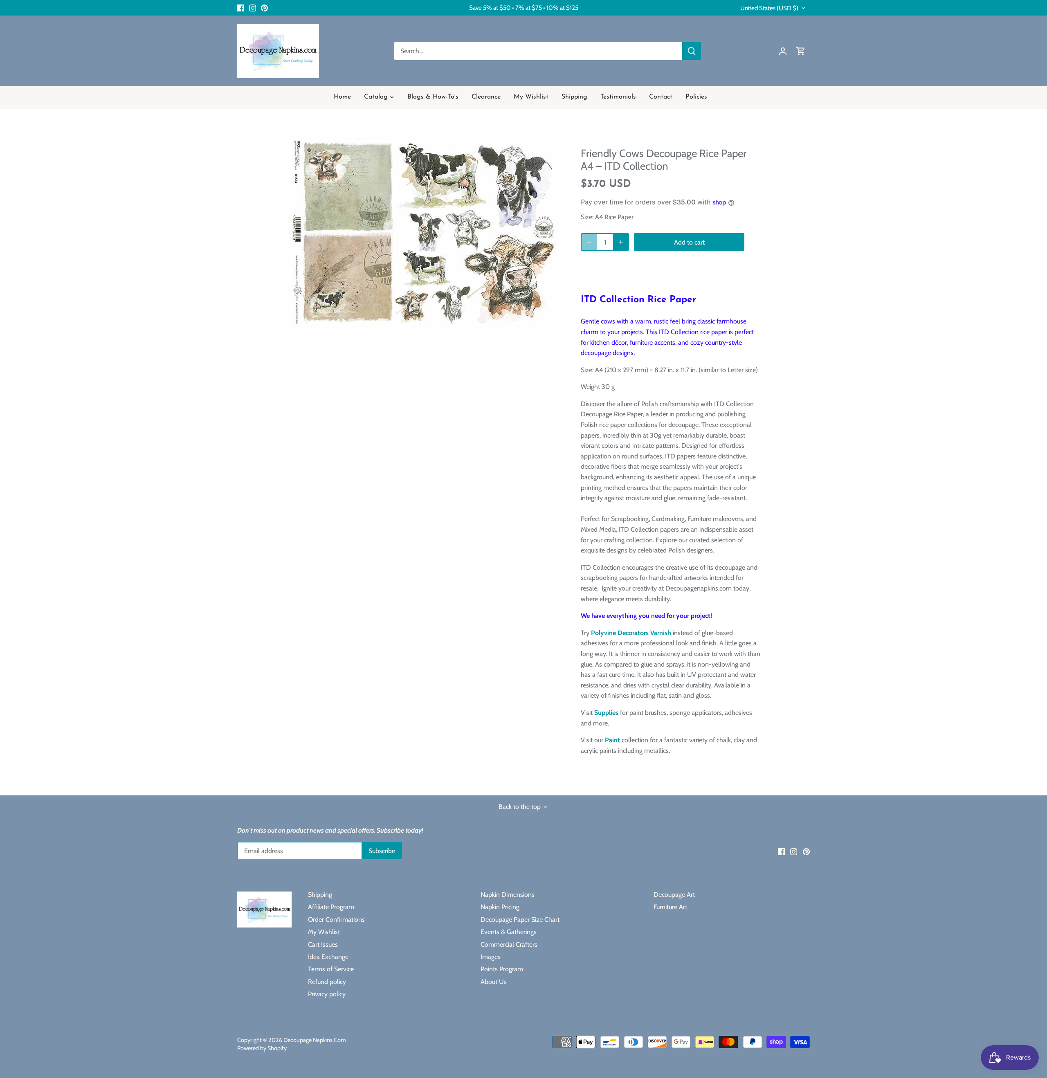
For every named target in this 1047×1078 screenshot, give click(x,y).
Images (491, 957)
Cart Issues (323, 944)
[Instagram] (252, 7)
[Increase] (621, 242)
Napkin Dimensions (508, 894)
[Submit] (691, 51)
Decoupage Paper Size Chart (520, 919)
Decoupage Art (674, 894)
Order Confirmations (336, 919)
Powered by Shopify (262, 1048)
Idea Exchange (328, 957)
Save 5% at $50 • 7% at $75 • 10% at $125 (523, 7)
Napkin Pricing (500, 907)
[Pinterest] (264, 7)
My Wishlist (324, 932)
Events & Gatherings (509, 932)
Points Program (502, 969)
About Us (494, 982)
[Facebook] (240, 7)
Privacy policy (327, 994)
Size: (587, 217)
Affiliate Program (331, 907)
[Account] (783, 51)
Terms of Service (331, 969)
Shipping (320, 894)
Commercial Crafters (509, 944)
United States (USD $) (769, 8)
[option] (423, 232)
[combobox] (538, 51)
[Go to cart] (801, 51)
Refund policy (327, 982)
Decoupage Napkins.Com (314, 1040)
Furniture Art (670, 907)
